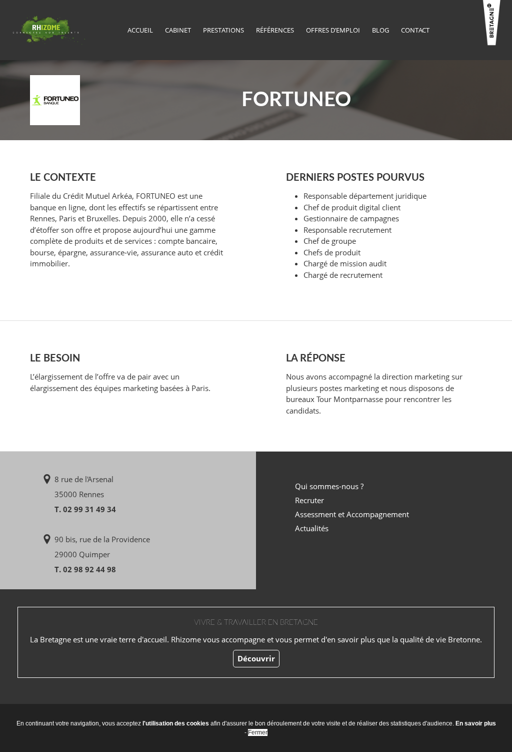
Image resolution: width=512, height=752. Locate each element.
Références (275, 30)
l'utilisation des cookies (175, 723)
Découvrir (256, 658)
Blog (380, 30)
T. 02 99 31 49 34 (85, 509)
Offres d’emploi (333, 30)
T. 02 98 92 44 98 (85, 569)
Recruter (309, 500)
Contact (415, 30)
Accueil (140, 30)
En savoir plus (476, 723)
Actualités (311, 528)
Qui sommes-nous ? (329, 486)
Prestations (223, 30)
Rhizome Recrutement (47, 29)
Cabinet (178, 30)
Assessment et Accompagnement (352, 514)
